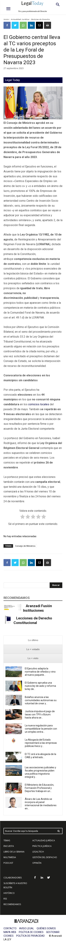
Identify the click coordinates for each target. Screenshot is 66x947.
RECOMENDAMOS (12, 904)
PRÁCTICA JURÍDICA (42, 846)
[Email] (39, 25)
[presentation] (33, 640)
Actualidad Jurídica (20, 19)
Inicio (6, 19)
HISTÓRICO (9, 893)
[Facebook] (7, 25)
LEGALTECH (38, 851)
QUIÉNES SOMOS (46, 928)
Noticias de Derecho (40, 19)
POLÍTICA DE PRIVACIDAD (30, 935)
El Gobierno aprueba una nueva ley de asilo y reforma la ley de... (40, 685)
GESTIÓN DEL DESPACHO (44, 857)
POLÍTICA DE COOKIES (31, 932)
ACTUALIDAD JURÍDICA (43, 840)
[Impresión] (47, 25)
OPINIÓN (36, 862)
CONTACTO (10, 928)
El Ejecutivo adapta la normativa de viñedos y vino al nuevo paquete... (40, 671)
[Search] (58, 831)
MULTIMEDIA (10, 857)
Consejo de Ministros (25, 546)
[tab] (33, 640)
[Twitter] (15, 25)
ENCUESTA (9, 846)
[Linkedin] (31, 25)
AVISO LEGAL (26, 928)
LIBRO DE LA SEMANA (14, 851)
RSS (5, 898)
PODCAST (8, 862)
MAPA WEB (10, 932)
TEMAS (7, 840)
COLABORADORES (13, 877)
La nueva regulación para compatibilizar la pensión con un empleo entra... (41, 728)
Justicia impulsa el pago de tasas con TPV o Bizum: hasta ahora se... (40, 714)
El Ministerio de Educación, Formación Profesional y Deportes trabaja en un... (39, 787)
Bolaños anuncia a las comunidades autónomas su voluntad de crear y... (40, 700)
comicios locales (38, 404)
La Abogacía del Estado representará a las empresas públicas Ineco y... (41, 742)
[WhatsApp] (23, 25)
